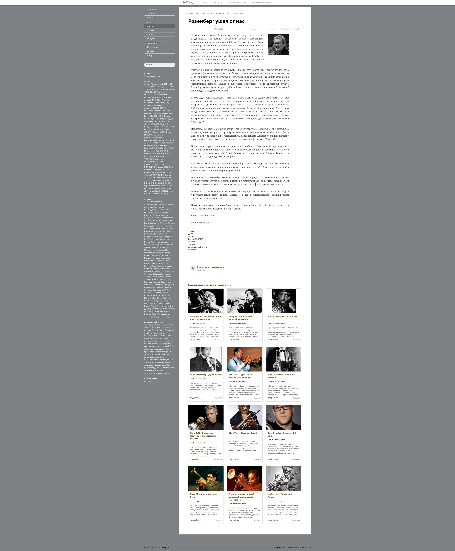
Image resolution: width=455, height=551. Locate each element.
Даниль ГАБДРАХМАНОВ (155, 191)
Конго (166, 306)
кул (145, 333)
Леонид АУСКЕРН (166, 140)
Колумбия (155, 242)
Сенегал (148, 269)
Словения (158, 271)
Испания (168, 234)
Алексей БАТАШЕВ (160, 89)
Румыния (168, 266)
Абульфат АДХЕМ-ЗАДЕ (162, 84)
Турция (147, 279)
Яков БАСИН (166, 185)
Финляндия (166, 282)
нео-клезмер (157, 338)
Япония (168, 317)
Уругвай (156, 282)
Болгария (155, 212)
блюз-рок (169, 330)
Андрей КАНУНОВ (152, 100)
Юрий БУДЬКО (163, 183)
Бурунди (148, 215)
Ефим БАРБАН (159, 132)
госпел (147, 338)
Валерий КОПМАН (165, 113)
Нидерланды (165, 255)
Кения (167, 293)
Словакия (148, 271)
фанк (167, 362)
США (172, 271)
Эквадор (168, 287)
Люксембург (162, 247)
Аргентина (169, 204)
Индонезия (156, 231)
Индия (147, 231)
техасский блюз (151, 360)
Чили (171, 285)
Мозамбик (149, 311)
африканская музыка (153, 327)
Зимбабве (160, 228)
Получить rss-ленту (263, 2)
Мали (167, 250)
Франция (148, 285)
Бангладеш (149, 210)
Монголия (159, 311)
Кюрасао (154, 295)
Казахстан (168, 236)
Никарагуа (149, 258)
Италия (147, 236)
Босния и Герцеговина (154, 293)
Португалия (163, 263)
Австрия (158, 202)
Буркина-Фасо (150, 303)
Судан (166, 271)
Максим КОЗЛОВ (151, 148)
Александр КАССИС (153, 87)
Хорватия (157, 285)
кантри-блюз (150, 346)
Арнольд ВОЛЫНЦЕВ (153, 108)
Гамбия (161, 303)
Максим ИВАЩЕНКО (160, 145)
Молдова (166, 252)
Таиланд (148, 274)
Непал (147, 255)
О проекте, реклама (237, 2)
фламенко (148, 365)
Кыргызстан (160, 244)
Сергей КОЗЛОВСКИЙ (154, 175)
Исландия (158, 234)
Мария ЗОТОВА (167, 148)
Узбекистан (164, 279)
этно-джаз (167, 373)
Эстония (148, 290)
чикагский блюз (167, 368)
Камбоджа (149, 239)
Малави (171, 309)
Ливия (164, 309)
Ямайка (170, 290)
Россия (160, 266)
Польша (153, 263)
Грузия (147, 226)
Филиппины (159, 317)
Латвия (169, 244)
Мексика (157, 252)
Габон (164, 220)
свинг (163, 354)
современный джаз (153, 373)
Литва (153, 247)
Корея (163, 242)
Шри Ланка (157, 298)
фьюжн (157, 365)
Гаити (146, 223)
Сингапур (164, 269)
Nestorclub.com (305, 548)
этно (158, 76)
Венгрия (147, 218)
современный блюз (158, 357)
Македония (149, 250)
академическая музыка (164, 325)
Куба (151, 244)
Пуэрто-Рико (150, 266)
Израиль (169, 228)
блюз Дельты (158, 330)
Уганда (155, 279)
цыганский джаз (151, 368)
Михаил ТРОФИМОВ (153, 153)
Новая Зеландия (162, 258)
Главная (204, 2)
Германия (154, 223)
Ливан (147, 247)
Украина (148, 282)
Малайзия (159, 250)
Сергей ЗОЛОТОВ (163, 172)
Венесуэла (157, 218)
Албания (167, 298)
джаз (152, 76)
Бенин (147, 212)
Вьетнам (156, 220)
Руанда (147, 314)
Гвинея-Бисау (150, 306)
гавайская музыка (152, 335)
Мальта (147, 298)
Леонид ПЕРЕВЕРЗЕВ (153, 143)
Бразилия (164, 212)
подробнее (195, 339)
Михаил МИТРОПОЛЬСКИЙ (156, 151)
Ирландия (148, 234)
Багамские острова (153, 301)
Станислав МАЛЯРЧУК (161, 178)
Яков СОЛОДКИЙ (161, 194)
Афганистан (158, 207)
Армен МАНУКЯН (161, 105)
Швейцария (149, 287)
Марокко (148, 252)
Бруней (166, 301)
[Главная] (189, 3)
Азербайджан (150, 204)
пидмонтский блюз (166, 346)
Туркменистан (164, 277)
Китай (147, 242)
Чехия (165, 285)
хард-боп (166, 365)
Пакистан (158, 260)
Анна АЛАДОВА (161, 103)
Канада (167, 239)
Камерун (159, 239)
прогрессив (160, 351)
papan (147, 84)
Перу (146, 263)
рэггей (157, 354)
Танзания (148, 317)
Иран (169, 231)
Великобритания (160, 215)
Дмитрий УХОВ (167, 127)
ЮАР (164, 290)
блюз (146, 76)
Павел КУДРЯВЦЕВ (152, 169)
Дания (154, 226)
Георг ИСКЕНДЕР (161, 121)
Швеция (159, 287)
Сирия (154, 314)
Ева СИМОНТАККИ (152, 129)
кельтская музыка (152, 349)
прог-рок (165, 349)
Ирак (164, 231)
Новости (218, 2)
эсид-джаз (158, 370)
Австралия (149, 202)
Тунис (154, 277)
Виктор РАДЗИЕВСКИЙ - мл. (156, 116)
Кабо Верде (157, 236)
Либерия (156, 309)
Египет (160, 306)
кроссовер (149, 351)
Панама (166, 260)
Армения (148, 207)
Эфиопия (157, 290)
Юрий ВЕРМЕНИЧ (152, 185)
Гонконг (163, 223)
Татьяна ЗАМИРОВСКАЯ (155, 180)
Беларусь (159, 210)
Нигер (167, 311)
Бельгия (168, 210)
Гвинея (168, 303)
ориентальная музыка (162, 343)
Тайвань (156, 274)
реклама (148, 381)
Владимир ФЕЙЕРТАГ (153, 119)
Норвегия (148, 260)
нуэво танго (157, 341)
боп (150, 333)
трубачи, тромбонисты (215, 13)
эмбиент (148, 370)
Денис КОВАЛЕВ (151, 124)
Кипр (146, 295)
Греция (171, 223)
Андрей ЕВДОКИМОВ (163, 97)
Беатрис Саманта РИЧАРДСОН (158, 188)
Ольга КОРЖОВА (165, 167)
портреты (200, 13)
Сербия (156, 269)
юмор (149, 55)
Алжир (161, 204)
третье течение (157, 362)
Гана (170, 220)
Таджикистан (164, 314)
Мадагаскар (164, 295)
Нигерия (154, 255)
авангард (148, 325)
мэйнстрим (166, 335)
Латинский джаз (160, 333)
